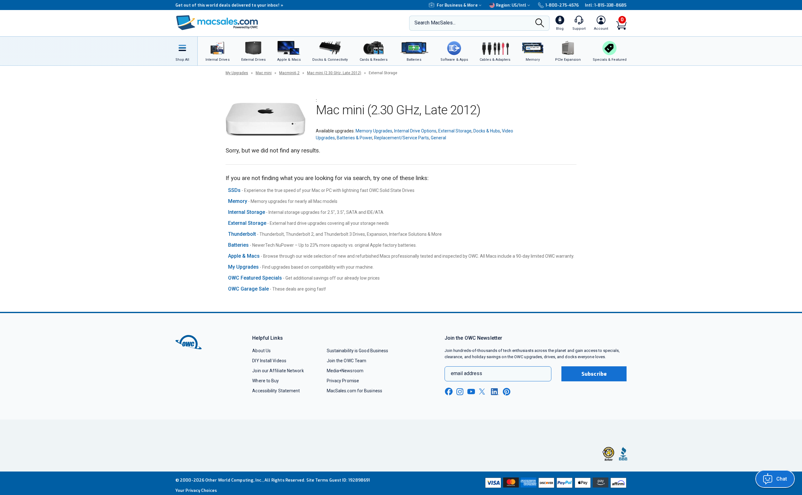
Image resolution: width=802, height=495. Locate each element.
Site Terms (317, 480)
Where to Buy (265, 380)
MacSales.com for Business (354, 390)
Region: (511, 5)
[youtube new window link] (471, 391)
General (438, 137)
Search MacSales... (435, 23)
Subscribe (594, 374)
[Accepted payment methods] (555, 483)
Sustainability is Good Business (357, 350)
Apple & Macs (244, 256)
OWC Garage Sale (248, 289)
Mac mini (264, 73)
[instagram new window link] (459, 391)
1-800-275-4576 (562, 5)
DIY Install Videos (269, 360)
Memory (237, 201)
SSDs (234, 190)
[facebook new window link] (449, 392)
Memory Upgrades (374, 130)
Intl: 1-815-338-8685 (606, 5)
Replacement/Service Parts (401, 137)
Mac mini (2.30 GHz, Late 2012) (334, 73)
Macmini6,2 (289, 73)
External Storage (454, 130)
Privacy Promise (343, 380)
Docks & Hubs (486, 130)
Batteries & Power (354, 137)
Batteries (238, 245)
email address (466, 373)
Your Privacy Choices (196, 490)
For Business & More (457, 5)
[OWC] (217, 23)
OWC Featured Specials (255, 278)
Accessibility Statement (276, 390)
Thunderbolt (242, 234)
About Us (261, 350)
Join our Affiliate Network (278, 370)
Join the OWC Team (347, 360)
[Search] (540, 23)
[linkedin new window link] (495, 391)
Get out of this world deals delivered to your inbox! (229, 5)
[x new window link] (483, 391)
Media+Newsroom (345, 370)
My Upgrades (237, 73)
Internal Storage (246, 212)
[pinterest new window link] (506, 391)
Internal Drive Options (415, 130)
